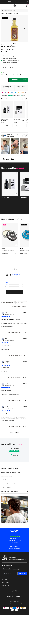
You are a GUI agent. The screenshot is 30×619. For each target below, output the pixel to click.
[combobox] (19, 306)
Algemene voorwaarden (10, 603)
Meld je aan (22, 573)
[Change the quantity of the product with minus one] (2, 79)
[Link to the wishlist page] (24, 6)
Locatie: (9, 596)
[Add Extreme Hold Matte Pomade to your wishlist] (17, 224)
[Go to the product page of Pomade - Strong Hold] (19, 109)
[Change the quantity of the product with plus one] (7, 79)
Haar (6, 13)
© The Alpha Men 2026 (14, 601)
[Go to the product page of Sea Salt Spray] (7, 109)
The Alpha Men (6, 579)
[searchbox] (8, 302)
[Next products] (26, 99)
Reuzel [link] (3, 44)
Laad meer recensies (14, 432)
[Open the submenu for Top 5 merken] (26, 585)
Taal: (17, 596)
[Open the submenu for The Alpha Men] (26, 580)
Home (2, 13)
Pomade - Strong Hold (19, 120)
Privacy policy (21, 603)
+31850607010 (12, 558)
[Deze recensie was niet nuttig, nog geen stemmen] (25, 332)
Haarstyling (10, 13)
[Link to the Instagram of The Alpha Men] (12, 590)
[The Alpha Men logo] (14, 5)
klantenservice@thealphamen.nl (17, 559)
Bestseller (5, 17)
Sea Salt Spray (4, 120)
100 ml (11, 67)
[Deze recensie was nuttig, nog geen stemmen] (23, 332)
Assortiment (5, 582)
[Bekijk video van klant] (5, 146)
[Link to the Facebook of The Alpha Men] (16, 590)
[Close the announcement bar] (27, 2)
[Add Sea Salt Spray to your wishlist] (17, 173)
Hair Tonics (16, 13)
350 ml (4, 67)
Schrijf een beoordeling (14, 292)
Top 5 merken (5, 585)
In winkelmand (7, 125)
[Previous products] (23, 99)
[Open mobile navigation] (2, 6)
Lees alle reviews (13, 546)
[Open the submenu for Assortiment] (26, 582)
